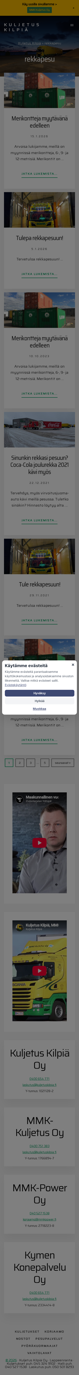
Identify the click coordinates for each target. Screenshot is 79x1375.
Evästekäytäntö (15, 685)
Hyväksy (39, 693)
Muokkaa (39, 708)
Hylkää (39, 701)
